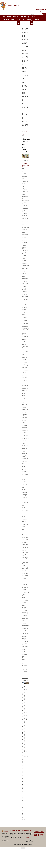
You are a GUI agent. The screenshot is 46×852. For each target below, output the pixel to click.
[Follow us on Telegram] (43, 9)
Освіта (23, 20)
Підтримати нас (37, 11)
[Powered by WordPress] (6, 849)
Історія (18, 20)
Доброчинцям (30, 20)
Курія (29, 17)
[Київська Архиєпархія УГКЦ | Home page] (11, 6)
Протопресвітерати (5, 20)
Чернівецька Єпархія (29, 834)
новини (24, 23)
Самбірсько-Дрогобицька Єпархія (21, 833)
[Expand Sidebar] (18, 23)
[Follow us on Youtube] (36, 9)
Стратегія (37, 20)
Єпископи (9, 17)
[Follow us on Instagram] (41, 9)
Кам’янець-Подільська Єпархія (29, 842)
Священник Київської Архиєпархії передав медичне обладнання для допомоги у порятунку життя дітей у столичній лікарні (22, 751)
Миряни (13, 20)
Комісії (33, 17)
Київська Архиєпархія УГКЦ (25, 133)
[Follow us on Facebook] (39, 9)
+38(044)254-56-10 (5, 840)
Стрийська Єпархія (21, 834)
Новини (3, 17)
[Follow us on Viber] (45, 9)
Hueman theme (15, 849)
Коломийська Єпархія (29, 833)
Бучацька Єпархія (29, 840)
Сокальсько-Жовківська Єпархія (22, 837)
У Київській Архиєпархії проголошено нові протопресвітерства (24, 720)
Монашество (23, 17)
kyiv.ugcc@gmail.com (5, 841)
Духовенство (15, 17)
